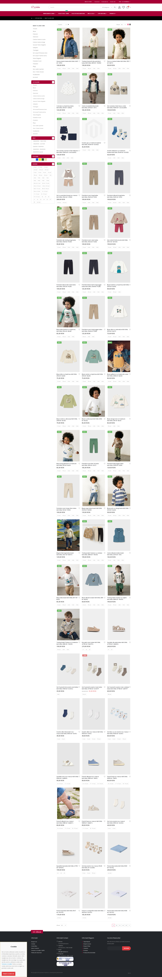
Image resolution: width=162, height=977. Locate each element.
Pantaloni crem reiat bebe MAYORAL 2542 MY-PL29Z (90, 241)
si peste (38, 152)
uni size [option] (109, 873)
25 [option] (89, 649)
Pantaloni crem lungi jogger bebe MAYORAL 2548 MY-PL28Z (92, 330)
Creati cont (112, 1)
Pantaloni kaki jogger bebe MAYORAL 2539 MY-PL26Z (115, 464)
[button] (79, 61)
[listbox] (68, 68)
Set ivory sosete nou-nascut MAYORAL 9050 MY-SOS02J (116, 822)
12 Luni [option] (58, 68)
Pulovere (35, 34)
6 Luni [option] (63, 739)
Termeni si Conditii (7, 964)
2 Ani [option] (69, 68)
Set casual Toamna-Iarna (40, 55)
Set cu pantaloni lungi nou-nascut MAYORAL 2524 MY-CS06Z (67, 196)
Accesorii (35, 77)
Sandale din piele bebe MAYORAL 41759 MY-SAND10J (117, 643)
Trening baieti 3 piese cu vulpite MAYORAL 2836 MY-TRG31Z (117, 598)
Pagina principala (31, 18)
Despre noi (34, 941)
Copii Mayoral (38, 18)
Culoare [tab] (35, 156)
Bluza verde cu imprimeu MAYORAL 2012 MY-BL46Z (92, 375)
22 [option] (86, 649)
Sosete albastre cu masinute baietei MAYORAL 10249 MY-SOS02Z (118, 151)
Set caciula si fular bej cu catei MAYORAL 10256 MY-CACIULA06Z (117, 107)
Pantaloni (35, 64)
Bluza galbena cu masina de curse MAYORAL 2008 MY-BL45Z (117, 375)
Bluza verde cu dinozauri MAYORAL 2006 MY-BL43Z (67, 419)
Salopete (35, 47)
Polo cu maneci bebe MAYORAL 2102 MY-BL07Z (118, 62)
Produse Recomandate (89, 952)
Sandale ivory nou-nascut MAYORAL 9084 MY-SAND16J (67, 777)
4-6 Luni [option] (64, 202)
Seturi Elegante (37, 58)
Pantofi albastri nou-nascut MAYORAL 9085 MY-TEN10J (90, 777)
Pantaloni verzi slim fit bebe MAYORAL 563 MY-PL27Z (90, 464)
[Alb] (34, 159)
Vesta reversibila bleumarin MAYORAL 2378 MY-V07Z (90, 107)
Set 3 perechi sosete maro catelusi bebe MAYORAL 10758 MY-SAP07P (118, 688)
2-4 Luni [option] (59, 202)
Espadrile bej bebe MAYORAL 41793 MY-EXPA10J (67, 867)
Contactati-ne (105, 1)
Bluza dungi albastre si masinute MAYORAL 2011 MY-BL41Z (66, 464)
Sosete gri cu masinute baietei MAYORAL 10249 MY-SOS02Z (91, 143)
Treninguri (35, 50)
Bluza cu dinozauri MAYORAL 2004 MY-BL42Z (92, 419)
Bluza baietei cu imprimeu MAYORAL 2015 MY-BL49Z (118, 285)
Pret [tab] (34, 138)
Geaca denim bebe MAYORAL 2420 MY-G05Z (67, 62)
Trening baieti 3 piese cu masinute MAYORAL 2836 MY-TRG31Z (67, 643)
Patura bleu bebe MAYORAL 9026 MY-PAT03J (117, 911)
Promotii (85, 950)
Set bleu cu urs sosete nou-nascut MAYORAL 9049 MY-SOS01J (118, 732)
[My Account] (119, 7)
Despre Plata (86, 946)
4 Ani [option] (77, 68)
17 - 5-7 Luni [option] (67, 783)
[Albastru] (37, 159)
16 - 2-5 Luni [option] (60, 783)
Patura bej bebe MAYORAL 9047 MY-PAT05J (66, 911)
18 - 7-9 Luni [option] (100, 783)
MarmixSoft (60, 972)
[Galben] (40, 159)
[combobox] (83, 7)
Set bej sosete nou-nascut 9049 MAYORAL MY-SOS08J (92, 867)
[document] (14, 961)
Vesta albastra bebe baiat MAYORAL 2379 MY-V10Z (115, 554)
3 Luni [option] (58, 739)
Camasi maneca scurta (39, 39)
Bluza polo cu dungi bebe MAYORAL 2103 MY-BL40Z (118, 509)
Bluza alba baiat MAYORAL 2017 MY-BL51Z (67, 598)
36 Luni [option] (84, 694)
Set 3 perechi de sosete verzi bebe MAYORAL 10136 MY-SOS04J (67, 688)
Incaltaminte (36, 74)
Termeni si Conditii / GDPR (37, 950)
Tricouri (35, 28)
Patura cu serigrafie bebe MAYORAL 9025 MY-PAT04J (93, 911)
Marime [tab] (35, 164)
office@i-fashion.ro (63, 951)
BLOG (129, 973)
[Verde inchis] (43, 159)
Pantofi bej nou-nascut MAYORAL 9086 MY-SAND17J (92, 822)
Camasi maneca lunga (39, 42)
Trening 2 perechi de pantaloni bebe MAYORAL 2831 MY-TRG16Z (91, 62)
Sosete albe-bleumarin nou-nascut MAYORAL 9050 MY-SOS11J (67, 732)
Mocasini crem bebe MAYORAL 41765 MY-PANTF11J (91, 643)
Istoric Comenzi (35, 948)
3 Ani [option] (73, 68)
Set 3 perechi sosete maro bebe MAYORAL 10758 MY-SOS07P (92, 688)
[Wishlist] (123, 7)
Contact (33, 944)
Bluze (34, 31)
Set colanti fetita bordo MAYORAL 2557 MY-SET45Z (117, 241)
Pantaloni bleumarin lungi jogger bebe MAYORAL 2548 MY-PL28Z (92, 285)
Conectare (96, 1)
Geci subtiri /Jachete (38, 69)
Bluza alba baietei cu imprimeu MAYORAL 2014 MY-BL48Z (66, 330)
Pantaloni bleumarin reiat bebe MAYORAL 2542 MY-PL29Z (66, 285)
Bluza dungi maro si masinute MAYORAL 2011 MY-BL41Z (116, 419)
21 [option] (83, 649)
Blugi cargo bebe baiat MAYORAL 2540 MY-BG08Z (92, 509)
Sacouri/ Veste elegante (39, 45)
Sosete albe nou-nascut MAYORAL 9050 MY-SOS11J (92, 732)
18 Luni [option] (64, 68)
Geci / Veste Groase (38, 72)
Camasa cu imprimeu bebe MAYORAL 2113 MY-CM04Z (65, 107)
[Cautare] (114, 7)
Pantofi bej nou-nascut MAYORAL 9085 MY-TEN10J (117, 777)
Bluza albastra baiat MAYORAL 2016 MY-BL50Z (92, 598)
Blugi (34, 66)
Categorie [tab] (36, 82)
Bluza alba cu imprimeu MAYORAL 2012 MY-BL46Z (67, 375)
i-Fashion (85, 948)
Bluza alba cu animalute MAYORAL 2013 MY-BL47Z (117, 330)
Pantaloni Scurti (37, 61)
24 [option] (61, 873)
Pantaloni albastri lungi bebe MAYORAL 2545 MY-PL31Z (116, 196)
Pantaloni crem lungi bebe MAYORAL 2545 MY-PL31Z (90, 196)
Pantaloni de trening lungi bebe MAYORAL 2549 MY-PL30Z (66, 241)
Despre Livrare (87, 944)
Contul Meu (34, 946)
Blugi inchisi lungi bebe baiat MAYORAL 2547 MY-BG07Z (65, 554)
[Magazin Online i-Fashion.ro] (35, 7)
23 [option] (111, 649)
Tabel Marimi (86, 941)
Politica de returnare (36, 952)
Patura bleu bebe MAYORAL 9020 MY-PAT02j (117, 867)
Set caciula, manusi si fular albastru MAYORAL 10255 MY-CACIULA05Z (67, 151)
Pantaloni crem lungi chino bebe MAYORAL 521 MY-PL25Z (66, 509)
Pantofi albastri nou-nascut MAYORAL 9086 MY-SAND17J (65, 822)
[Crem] (45, 159)
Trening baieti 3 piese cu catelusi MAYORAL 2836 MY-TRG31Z (92, 554)
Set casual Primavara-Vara (40, 53)
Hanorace (35, 37)
